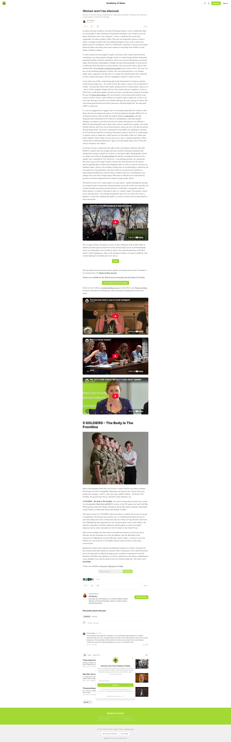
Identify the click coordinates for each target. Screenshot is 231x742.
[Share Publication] (209, 3)
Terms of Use (124, 689)
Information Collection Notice (115, 691)
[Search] (205, 3)
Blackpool (112, 566)
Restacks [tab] (94, 616)
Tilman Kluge (91, 633)
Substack (106, 738)
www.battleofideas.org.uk (109, 288)
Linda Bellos (129, 116)
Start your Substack (111, 734)
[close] (132, 658)
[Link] (80, 424)
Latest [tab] (89, 655)
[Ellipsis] (147, 633)
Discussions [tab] (96, 655)
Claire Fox (93, 666)
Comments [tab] (87, 616)
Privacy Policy (129, 691)
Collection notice (129, 729)
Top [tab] (85, 655)
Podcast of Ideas (141, 288)
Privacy (116, 729)
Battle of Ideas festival (107, 273)
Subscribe (216, 3)
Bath (121, 566)
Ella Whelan (90, 20)
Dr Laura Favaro (108, 156)
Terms (121, 729)
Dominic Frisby (95, 680)
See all (86, 702)
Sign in (225, 3)
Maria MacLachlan (99, 95)
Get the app (124, 734)
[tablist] (90, 616)
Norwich (104, 566)
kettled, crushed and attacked (109, 68)
